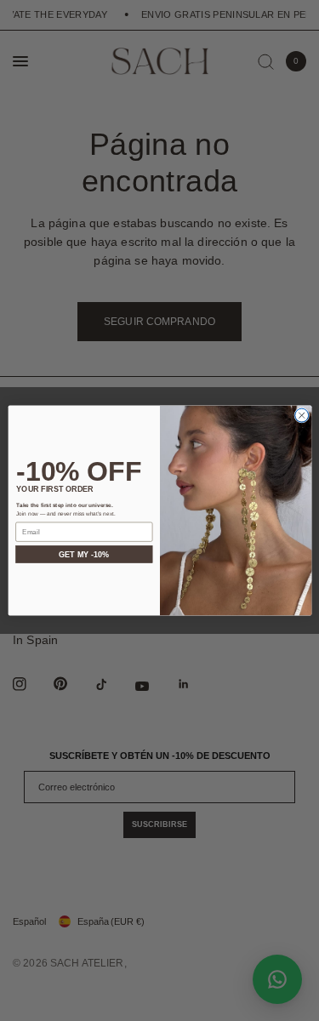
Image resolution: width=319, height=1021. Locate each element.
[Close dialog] (301, 415)
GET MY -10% (84, 554)
